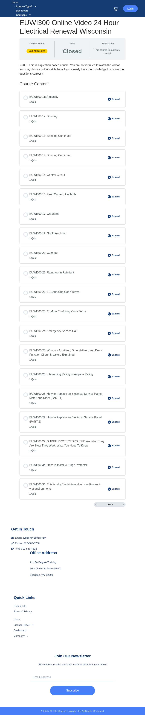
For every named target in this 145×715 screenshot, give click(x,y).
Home (15, 2)
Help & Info (20, 606)
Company (21, 14)
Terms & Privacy (23, 611)
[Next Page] (123, 504)
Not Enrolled (37, 51)
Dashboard (20, 630)
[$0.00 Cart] (116, 9)
